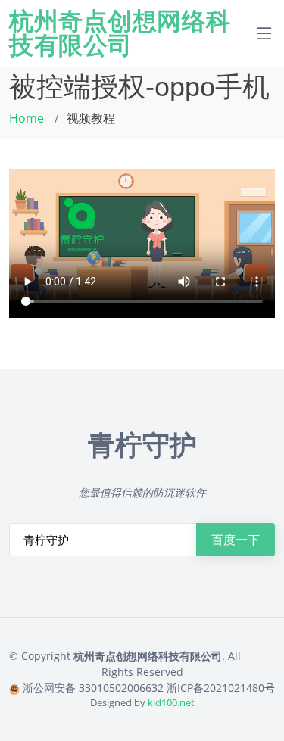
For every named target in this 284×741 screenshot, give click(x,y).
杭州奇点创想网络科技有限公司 (120, 33)
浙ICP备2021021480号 (221, 687)
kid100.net (171, 702)
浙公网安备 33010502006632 (93, 687)
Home (26, 118)
